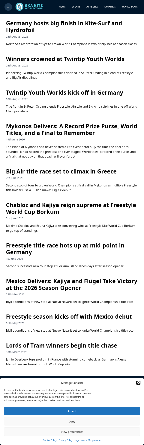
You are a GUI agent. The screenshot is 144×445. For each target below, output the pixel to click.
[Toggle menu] (8, 7)
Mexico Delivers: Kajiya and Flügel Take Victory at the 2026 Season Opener (71, 284)
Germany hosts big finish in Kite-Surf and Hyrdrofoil (64, 26)
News (62, 7)
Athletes (92, 7)
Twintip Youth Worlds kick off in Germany (64, 92)
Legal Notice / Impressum (87, 440)
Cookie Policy (50, 440)
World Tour (129, 7)
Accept (72, 411)
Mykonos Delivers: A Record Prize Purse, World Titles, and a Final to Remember (71, 129)
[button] (138, 383)
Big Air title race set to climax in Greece (61, 171)
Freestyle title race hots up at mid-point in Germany (65, 248)
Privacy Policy (65, 440)
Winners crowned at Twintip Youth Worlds (65, 59)
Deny (72, 421)
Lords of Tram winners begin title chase (61, 345)
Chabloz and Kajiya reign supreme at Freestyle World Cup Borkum (71, 208)
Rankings (110, 7)
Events (76, 7)
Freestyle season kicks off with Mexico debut (69, 316)
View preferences (72, 432)
